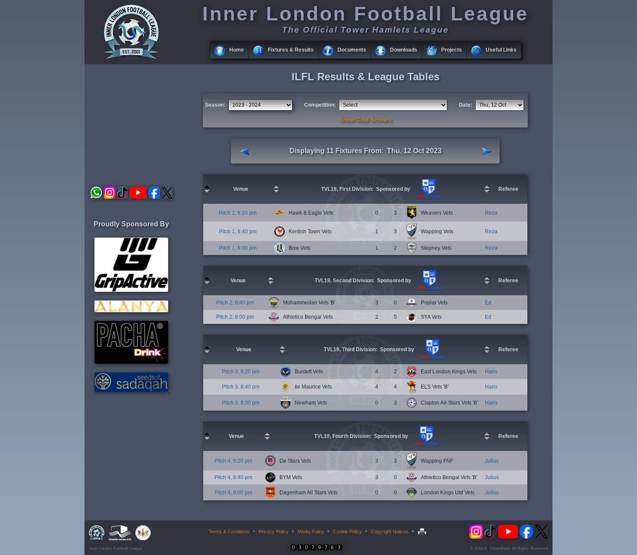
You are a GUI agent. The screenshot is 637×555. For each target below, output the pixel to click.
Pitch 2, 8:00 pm (235, 317)
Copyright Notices (390, 531)
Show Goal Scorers (365, 120)
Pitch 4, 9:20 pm (233, 461)
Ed (488, 303)
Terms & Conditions (229, 531)
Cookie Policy (347, 531)
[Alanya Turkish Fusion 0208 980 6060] (131, 310)
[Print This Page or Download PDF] (423, 531)
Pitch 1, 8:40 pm (238, 232)
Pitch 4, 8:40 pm (233, 477)
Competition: (320, 105)
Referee (508, 189)
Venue (240, 189)
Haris (491, 372)
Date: (465, 105)
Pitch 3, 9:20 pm (241, 372)
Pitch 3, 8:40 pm (241, 387)
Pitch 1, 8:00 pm (238, 248)
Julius (492, 461)
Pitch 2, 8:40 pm (235, 303)
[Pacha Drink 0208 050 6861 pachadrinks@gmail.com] (131, 362)
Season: (215, 105)
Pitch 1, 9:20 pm (238, 213)
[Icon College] (428, 198)
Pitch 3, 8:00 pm (241, 403)
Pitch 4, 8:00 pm (233, 493)
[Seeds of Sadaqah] (131, 390)
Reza (491, 213)
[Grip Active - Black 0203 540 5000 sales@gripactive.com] (131, 290)
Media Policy (311, 531)
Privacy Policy (274, 531)
